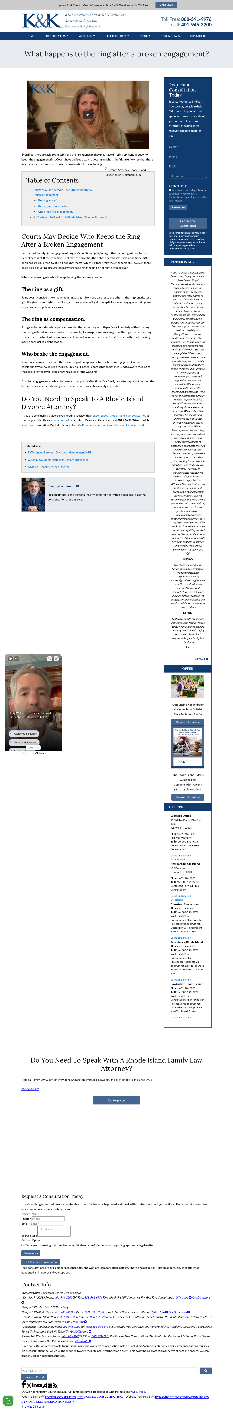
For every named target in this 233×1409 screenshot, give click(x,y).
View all (200, 659)
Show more (178, 207)
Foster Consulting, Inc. (103, 1396)
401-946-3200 (196, 24)
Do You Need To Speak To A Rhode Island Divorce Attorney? (70, 217)
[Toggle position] (49, 658)
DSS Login (39, 1406)
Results (145, 36)
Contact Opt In (178, 186)
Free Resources (116, 36)
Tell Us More (29, 1235)
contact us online (61, 420)
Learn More (166, 5)
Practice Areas (55, 36)
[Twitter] (29, 1387)
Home (30, 36)
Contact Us (198, 36)
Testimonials (170, 36)
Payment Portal (34, 1377)
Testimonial (181, 262)
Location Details (180, 855)
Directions (177, 859)
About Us (85, 36)
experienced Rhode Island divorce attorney (119, 415)
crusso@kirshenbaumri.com (78, 486)
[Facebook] (24, 1387)
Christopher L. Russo (61, 486)
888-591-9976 (196, 19)
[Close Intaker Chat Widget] (56, 658)
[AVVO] (45, 1387)
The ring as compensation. (53, 206)
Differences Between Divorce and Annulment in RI (59, 452)
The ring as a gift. (47, 200)
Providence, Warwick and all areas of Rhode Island (113, 425)
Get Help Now (116, 1100)
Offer (188, 668)
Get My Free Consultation (188, 223)
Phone (26, 1218)
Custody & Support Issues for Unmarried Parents (58, 459)
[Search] (206, 1371)
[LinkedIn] (34, 1387)
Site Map (26, 1406)
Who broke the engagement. (55, 211)
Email (25, 1223)
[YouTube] (39, 1387)
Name (25, 1214)
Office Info (182, 1297)
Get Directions (177, 1312)
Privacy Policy (137, 1391)
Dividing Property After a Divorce (49, 467)
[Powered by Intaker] (39, 753)
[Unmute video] (10, 658)
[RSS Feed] (55, 1387)
